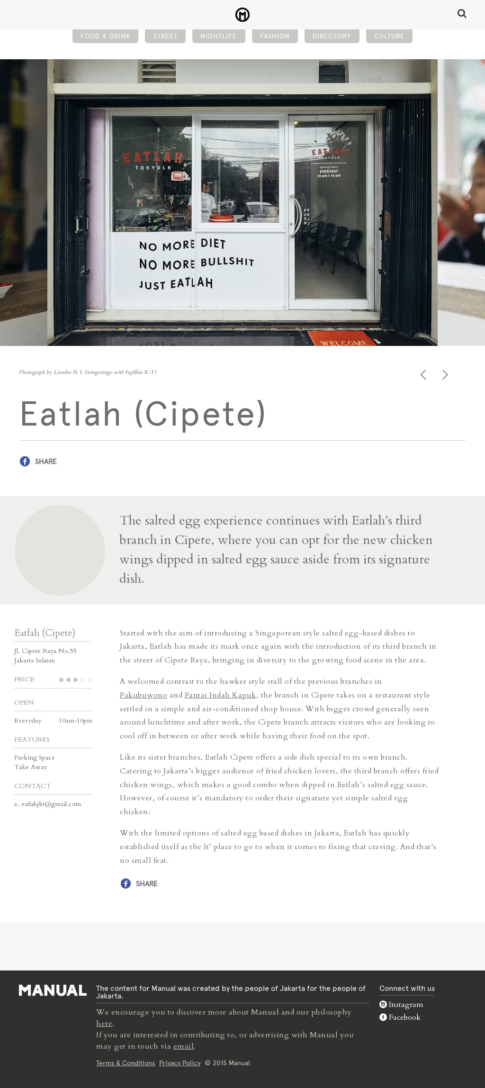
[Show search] (462, 13)
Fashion (275, 36)
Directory (332, 36)
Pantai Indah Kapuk (220, 695)
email (183, 1046)
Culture (389, 36)
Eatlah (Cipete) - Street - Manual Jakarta (242, 15)
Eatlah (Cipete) (44, 632)
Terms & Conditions (125, 1063)
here (104, 1023)
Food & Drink (105, 36)
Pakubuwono (143, 695)
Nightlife (218, 36)
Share (46, 461)
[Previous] (424, 375)
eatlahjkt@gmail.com (51, 803)
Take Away (30, 766)
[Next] (446, 375)
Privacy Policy (179, 1063)
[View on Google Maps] (242, 550)
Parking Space (34, 757)
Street (165, 36)
